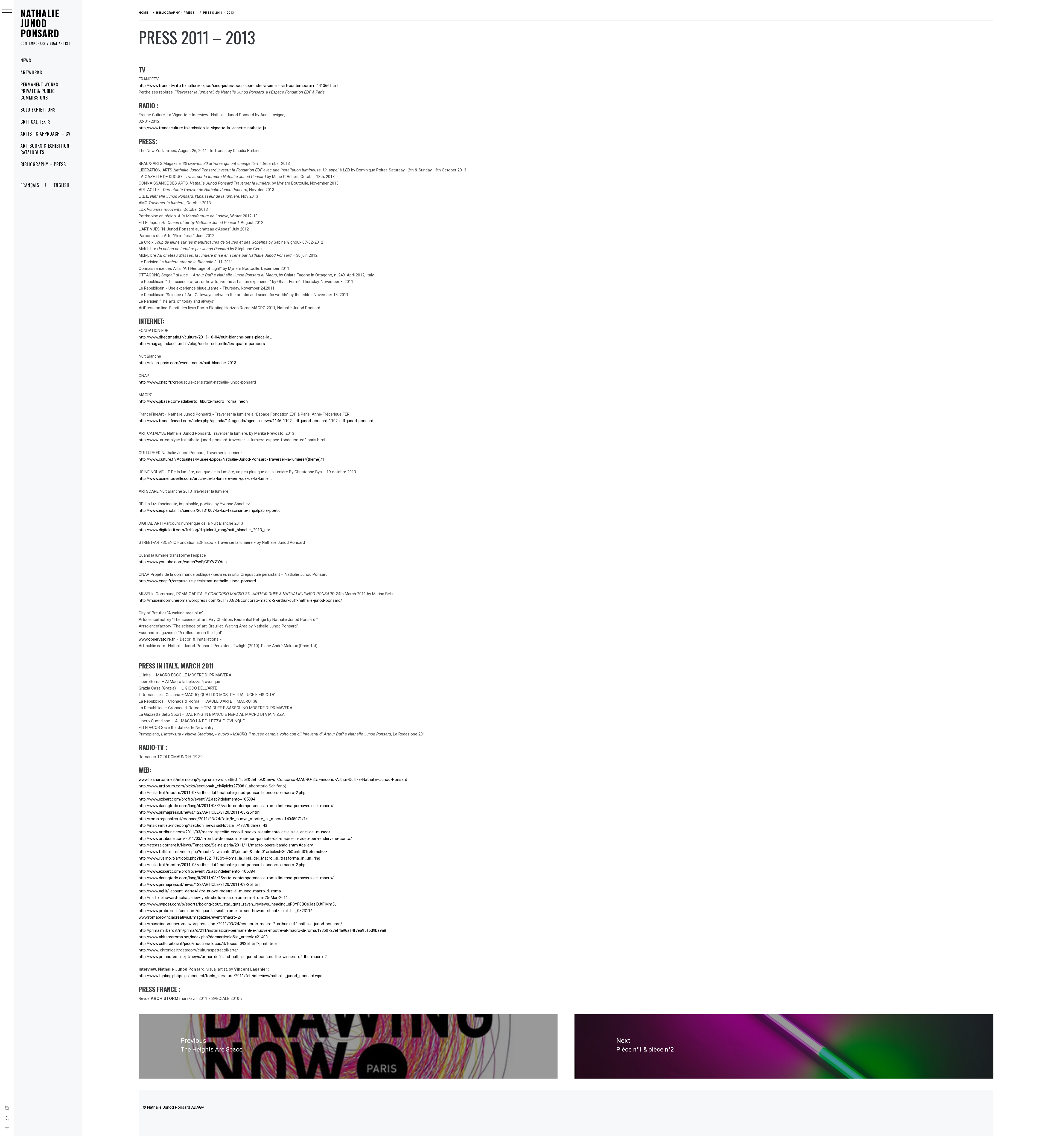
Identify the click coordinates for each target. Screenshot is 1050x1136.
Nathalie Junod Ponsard (40, 23)
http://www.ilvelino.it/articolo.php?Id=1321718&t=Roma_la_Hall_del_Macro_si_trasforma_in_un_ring (230, 858)
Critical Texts (36, 121)
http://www (148, 439)
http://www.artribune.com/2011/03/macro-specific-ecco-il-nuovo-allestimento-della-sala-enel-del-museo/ (234, 832)
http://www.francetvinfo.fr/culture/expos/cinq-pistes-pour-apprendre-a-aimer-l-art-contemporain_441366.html (238, 85)
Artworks (31, 72)
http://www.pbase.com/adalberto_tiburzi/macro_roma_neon (193, 401)
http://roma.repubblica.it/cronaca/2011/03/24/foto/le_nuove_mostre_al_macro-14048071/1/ (223, 818)
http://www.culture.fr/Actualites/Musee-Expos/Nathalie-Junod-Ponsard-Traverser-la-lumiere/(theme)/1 (231, 459)
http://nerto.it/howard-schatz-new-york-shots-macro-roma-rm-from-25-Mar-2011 (213, 897)
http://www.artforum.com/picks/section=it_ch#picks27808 (191, 786)
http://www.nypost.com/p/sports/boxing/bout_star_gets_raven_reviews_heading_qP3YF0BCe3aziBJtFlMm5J (238, 904)
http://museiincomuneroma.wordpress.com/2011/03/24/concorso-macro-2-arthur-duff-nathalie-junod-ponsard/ (240, 600)
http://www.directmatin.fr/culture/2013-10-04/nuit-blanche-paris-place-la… (205, 337)
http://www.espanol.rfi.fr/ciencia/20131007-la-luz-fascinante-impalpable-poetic (210, 510)
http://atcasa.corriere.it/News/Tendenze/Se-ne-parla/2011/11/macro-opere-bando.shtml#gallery (226, 845)
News (26, 60)
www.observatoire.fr (157, 639)
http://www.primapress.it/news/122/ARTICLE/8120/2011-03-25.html (199, 812)
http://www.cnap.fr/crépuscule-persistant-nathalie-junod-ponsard (197, 581)
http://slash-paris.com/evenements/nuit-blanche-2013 (187, 362)
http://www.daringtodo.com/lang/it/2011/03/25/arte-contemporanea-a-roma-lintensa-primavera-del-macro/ (236, 805)
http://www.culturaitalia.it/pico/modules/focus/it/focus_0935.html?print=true (208, 943)
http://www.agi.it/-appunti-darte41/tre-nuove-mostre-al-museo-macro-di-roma (210, 891)
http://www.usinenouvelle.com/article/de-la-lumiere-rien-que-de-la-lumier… (205, 478)
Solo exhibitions (38, 109)
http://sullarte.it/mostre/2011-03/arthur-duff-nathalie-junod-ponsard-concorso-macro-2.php (223, 792)
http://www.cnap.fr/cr (158, 382)
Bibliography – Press (43, 164)
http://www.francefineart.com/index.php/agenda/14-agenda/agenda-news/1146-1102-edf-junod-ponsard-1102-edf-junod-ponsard (256, 420)
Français (30, 185)
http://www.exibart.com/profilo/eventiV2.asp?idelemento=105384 (197, 799)
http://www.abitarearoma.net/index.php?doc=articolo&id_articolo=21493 (203, 937)
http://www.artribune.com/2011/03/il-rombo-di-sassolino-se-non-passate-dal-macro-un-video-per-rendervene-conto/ (245, 838)
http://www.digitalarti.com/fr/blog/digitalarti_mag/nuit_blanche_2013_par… (205, 529)
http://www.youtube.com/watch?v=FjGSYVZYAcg (183, 561)
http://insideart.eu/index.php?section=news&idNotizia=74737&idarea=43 (203, 825)
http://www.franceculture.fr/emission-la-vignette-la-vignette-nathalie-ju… (204, 127)
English (62, 185)
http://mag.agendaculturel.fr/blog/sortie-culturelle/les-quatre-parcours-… (204, 343)
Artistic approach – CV (46, 133)
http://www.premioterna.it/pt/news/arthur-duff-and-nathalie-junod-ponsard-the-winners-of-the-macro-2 (233, 956)
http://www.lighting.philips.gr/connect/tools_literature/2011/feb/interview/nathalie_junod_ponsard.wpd (230, 975)
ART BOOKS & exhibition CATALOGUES (45, 149)
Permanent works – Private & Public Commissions (42, 91)
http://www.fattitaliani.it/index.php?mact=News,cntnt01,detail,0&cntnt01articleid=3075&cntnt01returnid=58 (234, 851)
